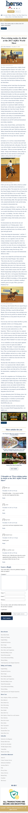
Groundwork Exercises (6, 642)
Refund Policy (4, 775)
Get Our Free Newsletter (6, 744)
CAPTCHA (4, 609)
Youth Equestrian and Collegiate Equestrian (10, 662)
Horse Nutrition (4, 718)
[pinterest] (16, 8)
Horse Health (3, 710)
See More (14, 469)
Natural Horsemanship (5, 655)
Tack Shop (19, 15)
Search (18, 11)
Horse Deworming (5, 705)
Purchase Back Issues (5, 741)
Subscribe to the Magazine (6, 739)
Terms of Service (4, 773)
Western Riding (4, 660)
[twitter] (14, 8)
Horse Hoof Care (4, 712)
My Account (4, 15)
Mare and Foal (4, 728)
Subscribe (11, 11)
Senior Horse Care (5, 733)
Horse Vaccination (5, 725)
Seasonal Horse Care (5, 730)
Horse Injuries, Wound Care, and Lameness (10, 715)
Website (3, 600)
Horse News (4, 28)
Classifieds (3, 778)
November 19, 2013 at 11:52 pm (10, 538)
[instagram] (19, 8)
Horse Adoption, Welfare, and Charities (9, 697)
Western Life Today (5, 751)
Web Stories (3, 780)
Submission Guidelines (6, 762)
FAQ (2, 768)
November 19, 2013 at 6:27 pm (9, 522)
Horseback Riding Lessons (6, 652)
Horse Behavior (4, 700)
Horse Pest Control (5, 720)
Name (3, 593)
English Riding (4, 640)
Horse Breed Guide (5, 634)
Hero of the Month (13, 17)
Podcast (9, 15)
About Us (3, 757)
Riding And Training (5, 637)
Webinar (14, 15)
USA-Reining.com (5, 396)
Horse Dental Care (5, 702)
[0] (8, 8)
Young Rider (3, 749)
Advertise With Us (5, 765)
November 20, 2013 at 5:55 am (9, 553)
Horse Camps (3, 645)
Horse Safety (3, 723)
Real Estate (20, 17)
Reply (3, 498)
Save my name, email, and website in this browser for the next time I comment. (13, 605)
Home (2, 23)
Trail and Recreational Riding (7, 657)
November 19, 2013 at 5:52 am (9, 490)
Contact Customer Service (6, 760)
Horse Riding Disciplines (6, 647)
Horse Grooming (4, 707)
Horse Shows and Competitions (7, 650)
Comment (3, 574)
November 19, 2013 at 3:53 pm (9, 507)
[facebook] (11, 8)
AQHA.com (4, 410)
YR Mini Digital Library (6, 746)
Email (3, 596)
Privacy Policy (4, 770)
